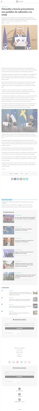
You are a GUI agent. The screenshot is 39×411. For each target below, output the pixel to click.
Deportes (11, 297)
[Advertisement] (19, 59)
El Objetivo (7, 22)
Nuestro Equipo (19, 352)
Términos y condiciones (19, 348)
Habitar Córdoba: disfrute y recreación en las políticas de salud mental (17, 207)
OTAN (22, 173)
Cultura (11, 304)
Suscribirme (19, 328)
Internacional (5, 6)
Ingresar (20, 356)
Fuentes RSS (19, 350)
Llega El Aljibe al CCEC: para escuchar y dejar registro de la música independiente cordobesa (20, 307)
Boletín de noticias (20, 319)
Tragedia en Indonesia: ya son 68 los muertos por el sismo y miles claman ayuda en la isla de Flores (24, 265)
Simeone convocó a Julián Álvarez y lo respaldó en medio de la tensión (17, 205)
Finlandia (16, 173)
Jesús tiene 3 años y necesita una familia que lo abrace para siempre (19, 313)
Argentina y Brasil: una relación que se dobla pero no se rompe (24, 252)
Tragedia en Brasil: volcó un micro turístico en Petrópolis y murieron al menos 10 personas (25, 276)
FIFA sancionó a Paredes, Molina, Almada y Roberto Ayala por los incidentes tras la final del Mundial (20, 300)
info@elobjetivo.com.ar (19, 401)
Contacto (20, 354)
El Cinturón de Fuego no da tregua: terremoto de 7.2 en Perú (23, 229)
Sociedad (11, 311)
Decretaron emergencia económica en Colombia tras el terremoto (24, 241)
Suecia (26, 173)
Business (11, 290)
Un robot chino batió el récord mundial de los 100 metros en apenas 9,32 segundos (17, 202)
